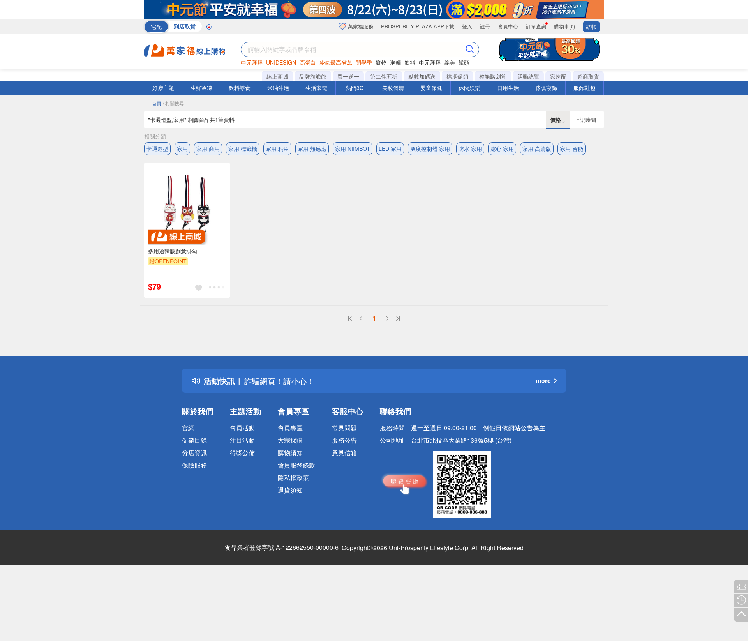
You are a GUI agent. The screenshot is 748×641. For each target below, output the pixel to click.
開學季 (364, 62)
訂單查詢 (536, 26)
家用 (182, 148)
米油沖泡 (278, 88)
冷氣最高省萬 (335, 62)
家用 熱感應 (312, 148)
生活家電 (316, 88)
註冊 (485, 26)
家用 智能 (571, 148)
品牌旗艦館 (312, 76)
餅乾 (381, 62)
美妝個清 (393, 88)
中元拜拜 (252, 62)
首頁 (156, 103)
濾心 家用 (502, 148)
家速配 (558, 76)
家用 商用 (208, 148)
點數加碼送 (422, 76)
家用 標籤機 (242, 148)
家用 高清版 (536, 148)
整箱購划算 (492, 76)
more (543, 380)
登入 (467, 26)
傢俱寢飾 (546, 88)
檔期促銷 (457, 76)
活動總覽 (528, 76)
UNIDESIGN (281, 62)
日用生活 (508, 88)
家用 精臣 (277, 148)
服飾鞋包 (584, 88)
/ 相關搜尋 (173, 103)
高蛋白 (308, 62)
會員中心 (508, 26)
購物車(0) (564, 26)
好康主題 (163, 88)
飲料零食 (240, 88)
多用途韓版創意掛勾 (172, 251)
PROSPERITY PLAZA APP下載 (417, 26)
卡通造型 (157, 148)
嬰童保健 (431, 88)
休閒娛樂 (469, 88)
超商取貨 (588, 76)
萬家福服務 (359, 26)
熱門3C (354, 88)
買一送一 (348, 76)
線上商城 (277, 76)
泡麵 (395, 62)
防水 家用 (470, 148)
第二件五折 (383, 76)
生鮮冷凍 (201, 88)
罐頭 (464, 62)
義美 (449, 62)
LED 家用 (390, 148)
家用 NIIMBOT (352, 148)
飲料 (409, 62)
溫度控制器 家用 (430, 148)
